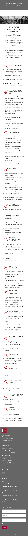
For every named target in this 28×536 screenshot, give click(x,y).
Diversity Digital (23, 534)
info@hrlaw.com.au (8, 440)
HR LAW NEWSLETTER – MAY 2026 (9, 495)
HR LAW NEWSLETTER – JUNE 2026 (9, 490)
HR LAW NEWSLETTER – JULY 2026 (9, 486)
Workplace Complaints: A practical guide (10, 481)
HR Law (4, 534)
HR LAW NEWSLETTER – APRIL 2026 (9, 499)
